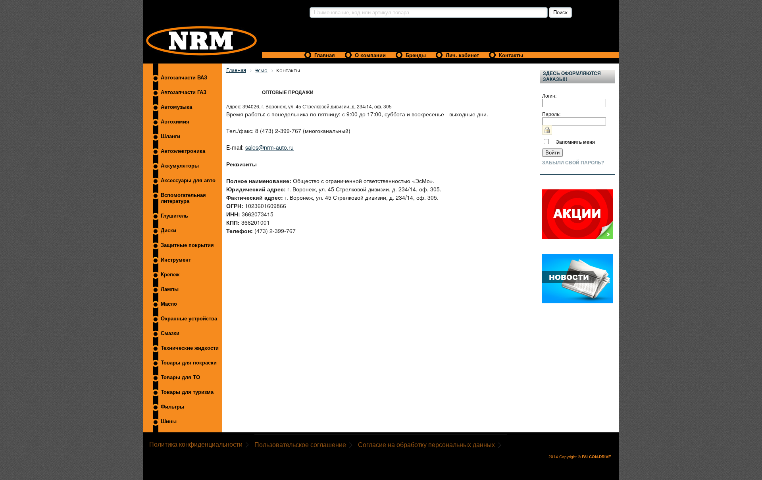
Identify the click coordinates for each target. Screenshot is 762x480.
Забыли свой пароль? (573, 163)
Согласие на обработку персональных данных (426, 444)
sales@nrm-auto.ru (269, 147)
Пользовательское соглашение (300, 444)
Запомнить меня (575, 141)
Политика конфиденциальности (195, 444)
